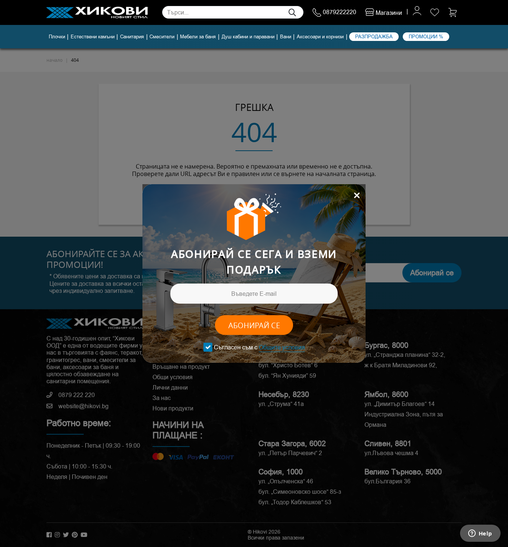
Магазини (388, 13)
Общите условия (282, 347)
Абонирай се (254, 325)
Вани (285, 37)
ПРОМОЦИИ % (426, 36)
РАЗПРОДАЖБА (374, 36)
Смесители (161, 37)
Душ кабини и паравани (248, 37)
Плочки (57, 37)
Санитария (132, 37)
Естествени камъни (93, 37)
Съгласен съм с (259, 347)
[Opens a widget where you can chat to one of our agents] (480, 534)
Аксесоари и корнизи (320, 37)
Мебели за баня (198, 37)
